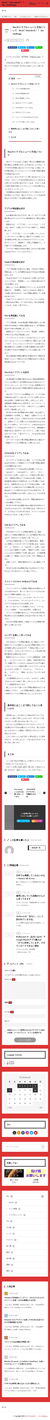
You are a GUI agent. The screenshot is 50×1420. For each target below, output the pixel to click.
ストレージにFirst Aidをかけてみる (25, 117)
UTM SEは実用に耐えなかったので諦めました (22, 1383)
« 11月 (9, 1108)
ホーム (4, 10)
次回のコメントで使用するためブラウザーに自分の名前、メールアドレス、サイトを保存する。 (26, 1031)
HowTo (13, 1202)
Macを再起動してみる (21, 98)
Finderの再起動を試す (20, 93)
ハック (10, 1233)
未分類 (10, 1258)
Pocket (26, 50)
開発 (9, 1265)
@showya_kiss (35, 57)
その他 (10, 1227)
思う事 (10, 1246)
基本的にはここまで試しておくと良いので (24, 130)
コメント (8, 979)
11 (35, 1090)
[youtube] (36, 1133)
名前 (6, 1002)
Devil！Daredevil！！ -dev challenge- (21, 3)
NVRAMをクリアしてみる (22, 107)
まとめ (12, 137)
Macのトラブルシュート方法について (24, 84)
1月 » (41, 1108)
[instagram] (27, 1133)
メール (7, 1012)
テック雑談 (14, 1209)
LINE (39, 47)
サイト (7, 1021)
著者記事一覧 (36, 848)
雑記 (9, 1271)
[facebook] (23, 1133)
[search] (43, 1146)
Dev (15, 16)
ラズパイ (11, 1240)
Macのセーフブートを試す (22, 103)
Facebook (13, 47)
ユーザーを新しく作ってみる (23, 122)
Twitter (23, 47)
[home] (14, 1133)
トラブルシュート (25, 16)
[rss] (19, 1133)
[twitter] (31, 1133)
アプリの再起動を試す (21, 88)
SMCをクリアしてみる (21, 112)
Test (9, 1221)
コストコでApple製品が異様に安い (17, 1342)
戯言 (9, 1252)
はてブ (31, 47)
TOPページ (7, 16)
